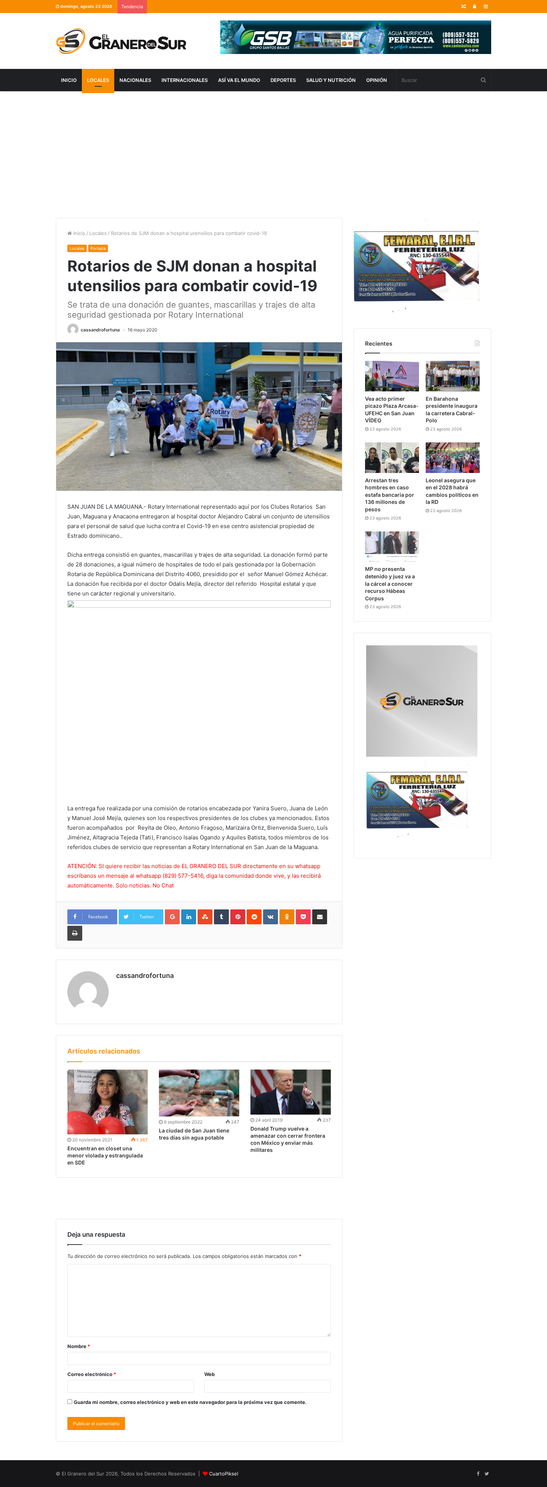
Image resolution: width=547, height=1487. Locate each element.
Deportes (283, 80)
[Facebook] (477, 1473)
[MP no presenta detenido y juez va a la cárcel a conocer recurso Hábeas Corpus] (392, 546)
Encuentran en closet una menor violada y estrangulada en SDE (105, 1155)
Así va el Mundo (239, 80)
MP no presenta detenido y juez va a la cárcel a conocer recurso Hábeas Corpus (390, 583)
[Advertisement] (273, 154)
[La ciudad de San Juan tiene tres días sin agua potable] (199, 1093)
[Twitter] (486, 1473)
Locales (98, 80)
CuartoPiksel (223, 1474)
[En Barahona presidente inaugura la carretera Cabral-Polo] (453, 376)
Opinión (376, 80)
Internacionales (184, 80)
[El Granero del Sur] (121, 41)
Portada (98, 248)
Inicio (69, 80)
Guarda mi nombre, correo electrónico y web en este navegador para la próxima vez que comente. (190, 1402)
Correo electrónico (91, 1374)
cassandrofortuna (100, 330)
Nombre (78, 1346)
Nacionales (135, 80)
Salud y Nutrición (331, 80)
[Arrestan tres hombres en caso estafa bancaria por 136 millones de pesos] (392, 457)
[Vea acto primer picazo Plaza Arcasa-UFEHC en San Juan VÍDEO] (392, 376)
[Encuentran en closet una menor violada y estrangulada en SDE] (107, 1102)
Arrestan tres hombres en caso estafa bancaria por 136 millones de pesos (389, 494)
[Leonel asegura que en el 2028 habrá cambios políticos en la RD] (453, 457)
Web (209, 1374)
